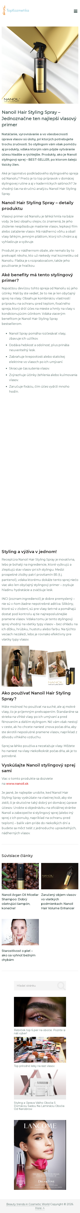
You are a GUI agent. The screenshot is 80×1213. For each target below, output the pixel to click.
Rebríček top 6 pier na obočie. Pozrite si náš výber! (39, 1032)
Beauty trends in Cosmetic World (27, 1204)
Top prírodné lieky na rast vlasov (34, 1066)
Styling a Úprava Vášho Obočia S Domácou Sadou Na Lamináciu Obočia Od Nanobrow (39, 1106)
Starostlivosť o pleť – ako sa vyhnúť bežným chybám (19, 955)
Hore (38, 1208)
